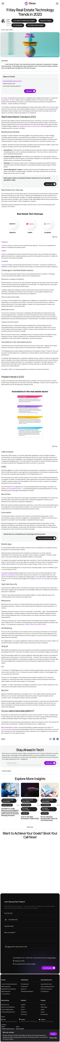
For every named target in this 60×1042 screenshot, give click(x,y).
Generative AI (24, 986)
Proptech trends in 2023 (9, 83)
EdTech (23, 1009)
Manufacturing (5, 1004)
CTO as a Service (5, 994)
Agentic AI (23, 989)
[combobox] (6, 920)
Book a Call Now (20, 1028)
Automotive (24, 1014)
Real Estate (24, 1012)
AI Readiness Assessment (27, 991)
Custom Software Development (9, 984)
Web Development (6, 986)
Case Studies (44, 1007)
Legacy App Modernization (47, 986)
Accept (53, 1034)
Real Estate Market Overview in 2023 (12, 81)
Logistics (23, 1004)
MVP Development (6, 991)
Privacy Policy (52, 958)
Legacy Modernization (46, 984)
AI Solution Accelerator (46, 989)
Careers (43, 1012)
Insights (42, 1009)
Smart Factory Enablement (8, 1007)
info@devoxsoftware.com (7, 1028)
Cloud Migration (45, 991)
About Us (43, 1004)
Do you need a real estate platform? (12, 86)
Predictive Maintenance (7, 1009)
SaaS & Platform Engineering (8, 989)
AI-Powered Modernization (8, 1012)
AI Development (25, 984)
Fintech (23, 1007)
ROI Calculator (44, 1014)
